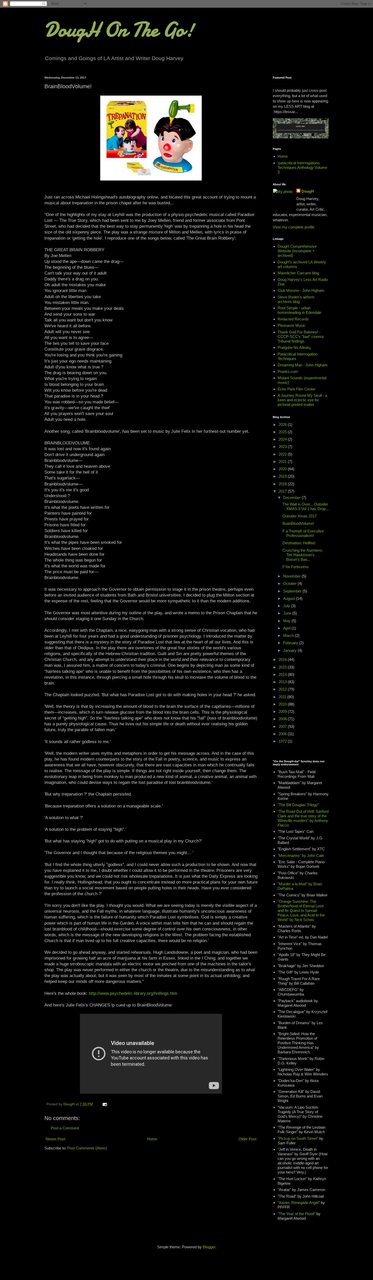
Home (152, 1139)
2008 (283, 719)
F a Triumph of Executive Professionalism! (303, 533)
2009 (283, 711)
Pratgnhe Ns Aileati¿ (294, 347)
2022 (283, 454)
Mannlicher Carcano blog (298, 273)
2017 (283, 491)
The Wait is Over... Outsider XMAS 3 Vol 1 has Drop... (305, 506)
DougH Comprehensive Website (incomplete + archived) (297, 251)
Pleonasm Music (292, 325)
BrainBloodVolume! (298, 523)
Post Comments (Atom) (87, 1148)
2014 (283, 674)
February (291, 643)
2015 (283, 667)
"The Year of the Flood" (296, 1214)
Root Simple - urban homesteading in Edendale (299, 310)
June (287, 613)
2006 (283, 734)
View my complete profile (293, 227)
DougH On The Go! (119, 30)
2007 (283, 726)
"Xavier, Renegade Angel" (299, 1202)
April (287, 628)
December (292, 497)
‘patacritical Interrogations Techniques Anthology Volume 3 (302, 167)
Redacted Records (293, 319)
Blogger (209, 1247)
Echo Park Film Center (296, 389)
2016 (283, 659)
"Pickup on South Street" (298, 1138)
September (292, 591)
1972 (283, 741)
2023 (283, 446)
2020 (283, 469)
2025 (283, 432)
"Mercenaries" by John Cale (301, 855)
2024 (283, 439)
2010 (283, 704)
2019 (283, 476)
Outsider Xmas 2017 (299, 516)
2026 (283, 424)
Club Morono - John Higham (301, 290)
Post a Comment (65, 1128)
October (290, 583)
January (290, 650)
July (287, 606)
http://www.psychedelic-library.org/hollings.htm (133, 993)
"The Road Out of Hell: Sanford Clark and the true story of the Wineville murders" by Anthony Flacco (303, 818)
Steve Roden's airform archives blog (296, 299)
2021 (283, 461)
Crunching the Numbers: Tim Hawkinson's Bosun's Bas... (302, 555)
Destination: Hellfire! (298, 543)
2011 (283, 697)
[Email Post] (104, 1104)
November (292, 576)
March (289, 635)
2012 (283, 689)
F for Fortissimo (295, 567)
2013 (283, 682)
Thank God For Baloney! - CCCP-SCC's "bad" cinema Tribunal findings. (301, 336)
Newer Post (55, 1139)
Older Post (247, 1139)
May (287, 621)
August (289, 598)
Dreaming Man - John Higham (303, 365)
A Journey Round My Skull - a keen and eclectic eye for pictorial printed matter (302, 400)
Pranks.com (288, 371)
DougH (307, 191)
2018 (283, 484)
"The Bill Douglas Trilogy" (298, 805)
